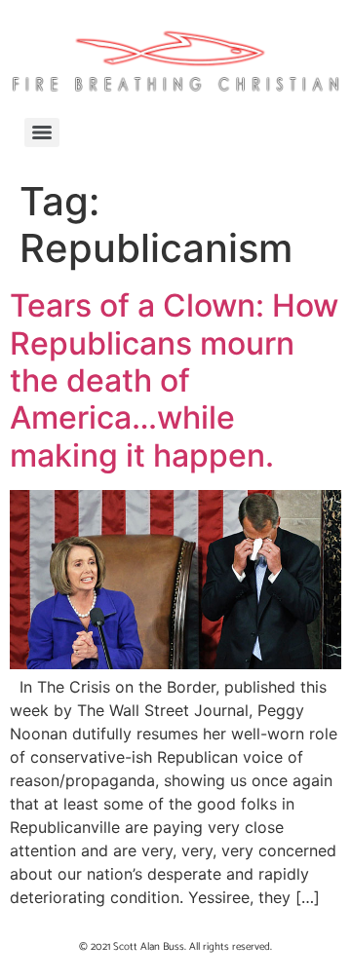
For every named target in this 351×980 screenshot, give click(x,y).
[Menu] (41, 132)
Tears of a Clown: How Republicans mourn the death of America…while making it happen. (174, 380)
